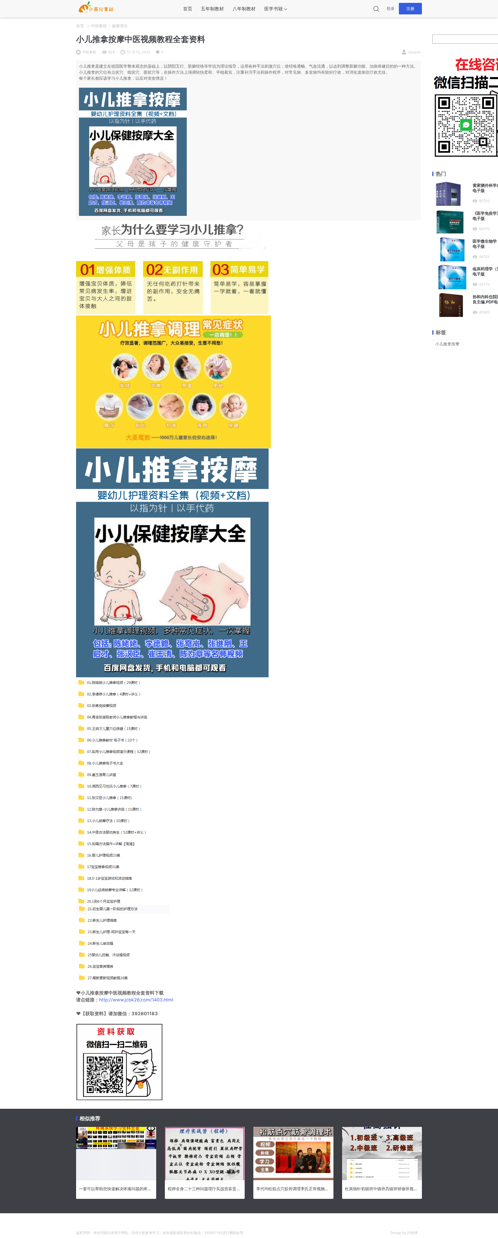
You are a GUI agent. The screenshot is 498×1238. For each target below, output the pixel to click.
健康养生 (120, 25)
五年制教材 (212, 9)
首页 (187, 9)
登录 (390, 8)
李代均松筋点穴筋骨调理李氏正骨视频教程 (293, 1188)
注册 (410, 8)
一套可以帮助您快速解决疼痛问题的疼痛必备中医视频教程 (116, 1188)
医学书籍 (273, 9)
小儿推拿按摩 (447, 343)
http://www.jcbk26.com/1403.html (136, 1000)
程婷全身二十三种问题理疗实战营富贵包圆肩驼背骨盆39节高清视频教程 (205, 1188)
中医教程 (99, 25)
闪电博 (412, 1233)
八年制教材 (244, 9)
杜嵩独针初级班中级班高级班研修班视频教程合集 (382, 1188)
